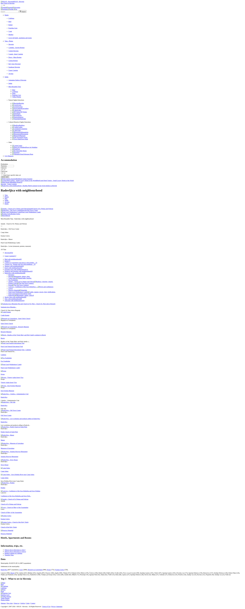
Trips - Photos (9, 41)
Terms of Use (46, 606)
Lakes (19, 110)
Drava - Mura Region (14, 57)
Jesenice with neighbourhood (14, 266)
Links (27, 603)
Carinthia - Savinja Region (16, 47)
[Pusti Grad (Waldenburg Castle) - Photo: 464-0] (11, 364)
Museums (22, 135)
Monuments (24, 134)
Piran (13, 93)
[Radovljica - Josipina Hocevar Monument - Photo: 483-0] (14, 451)
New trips (10, 603)
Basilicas (21, 125)
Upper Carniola (13, 70)
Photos (7, 197)
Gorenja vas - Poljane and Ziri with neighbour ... (20, 264)
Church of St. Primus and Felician (11, 504)
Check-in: (4, 168)
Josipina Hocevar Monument (9, 456)
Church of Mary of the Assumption (11, 512)
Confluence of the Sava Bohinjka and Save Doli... (16, 496)
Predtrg (3, 488)
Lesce (10, 288)
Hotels (7, 15)
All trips (10, 73)
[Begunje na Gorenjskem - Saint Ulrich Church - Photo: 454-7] (15, 318)
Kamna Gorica (21, 283)
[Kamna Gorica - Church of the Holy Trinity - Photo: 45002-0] (15, 522)
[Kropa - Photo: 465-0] (3, 371)
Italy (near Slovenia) (14, 64)
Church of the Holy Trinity (9, 527)
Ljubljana (11, 18)
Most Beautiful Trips (14, 86)
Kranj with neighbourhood (13, 268)
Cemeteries (23, 129)
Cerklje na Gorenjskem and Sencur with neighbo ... (21, 262)
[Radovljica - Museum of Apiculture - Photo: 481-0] (12, 443)
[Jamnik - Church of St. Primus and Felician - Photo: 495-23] (14, 499)
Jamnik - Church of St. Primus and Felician (21, 281)
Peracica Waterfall (13, 290)
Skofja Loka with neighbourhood (15, 297)
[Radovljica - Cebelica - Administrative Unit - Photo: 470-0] (14, 394)
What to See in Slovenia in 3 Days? (15, 551)
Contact (33, 603)
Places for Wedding (31, 147)
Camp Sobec (12, 278)
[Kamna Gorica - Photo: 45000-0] (6, 516)
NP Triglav (23, 112)
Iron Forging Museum (7, 391)
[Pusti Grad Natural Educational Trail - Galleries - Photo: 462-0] (16, 350)
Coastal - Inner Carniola (15, 54)
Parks (18, 113)
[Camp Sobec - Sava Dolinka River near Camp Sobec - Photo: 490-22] (17, 474)
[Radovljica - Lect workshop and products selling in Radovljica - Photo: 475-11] (20, 418)
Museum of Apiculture (7, 448)
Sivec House (4, 465)
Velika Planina (16, 97)
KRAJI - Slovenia (18, 1)
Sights (6, 77)
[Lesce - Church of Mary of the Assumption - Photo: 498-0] (14, 507)
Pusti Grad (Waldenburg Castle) (18, 292)
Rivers (20, 115)
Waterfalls (23, 119)
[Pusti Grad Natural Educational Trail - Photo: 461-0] (12, 343)
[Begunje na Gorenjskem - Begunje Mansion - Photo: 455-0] (15, 327)
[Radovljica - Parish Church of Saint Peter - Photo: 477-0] (14, 427)
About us (16, 603)
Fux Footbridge (13, 280)
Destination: (4, 164)
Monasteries (24, 132)
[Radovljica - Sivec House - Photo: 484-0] (9, 460)
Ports (18, 149)
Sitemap (3, 603)
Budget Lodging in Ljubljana (13, 553)
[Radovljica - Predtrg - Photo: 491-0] (7, 483)
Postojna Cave (16, 95)
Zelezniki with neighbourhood (14, 300)
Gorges (20, 107)
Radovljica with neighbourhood (15, 273)
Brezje (10, 276)
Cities (19, 130)
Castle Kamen (5, 315)
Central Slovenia (13, 51)
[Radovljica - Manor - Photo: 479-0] (7, 435)
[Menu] (4, 6)
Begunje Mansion (6, 332)
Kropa (18, 285)
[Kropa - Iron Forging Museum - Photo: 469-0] (11, 386)
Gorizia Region (13, 60)
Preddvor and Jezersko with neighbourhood (18, 271)
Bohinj (10, 25)
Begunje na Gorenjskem (35, 570)
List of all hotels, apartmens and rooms (20, 38)
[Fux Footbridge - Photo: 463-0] (6, 358)
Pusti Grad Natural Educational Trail (19, 293)
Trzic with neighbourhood (13, 299)
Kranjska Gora (12, 28)
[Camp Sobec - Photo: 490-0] (5, 468)
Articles (22, 603)
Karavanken (25, 108)
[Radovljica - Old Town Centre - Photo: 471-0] (11, 410)
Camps (20, 145)
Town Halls (24, 139)
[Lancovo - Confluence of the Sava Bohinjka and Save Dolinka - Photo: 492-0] (20, 491)
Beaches (21, 103)
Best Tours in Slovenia (7, 3)
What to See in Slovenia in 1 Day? (15, 550)
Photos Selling (5, 600)
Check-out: (4, 171)
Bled (9, 21)
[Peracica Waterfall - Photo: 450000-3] (7, 530)
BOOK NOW (5, 177)
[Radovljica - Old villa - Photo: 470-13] (8, 402)
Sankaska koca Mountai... (8, 307)
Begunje (11, 275)
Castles (20, 127)
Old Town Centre (6, 415)
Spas (18, 152)
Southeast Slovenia (14, 67)
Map (6, 198)
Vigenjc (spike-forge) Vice (9, 382)
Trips (6, 195)
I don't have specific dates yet (12, 175)
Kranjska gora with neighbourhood (16, 269)
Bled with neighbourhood (13, 259)
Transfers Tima (9, 555)
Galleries (3, 355)
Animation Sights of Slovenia (17, 80)
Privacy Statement (56, 606)
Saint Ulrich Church (7, 323)
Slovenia (11, 44)
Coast (10, 31)
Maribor (10, 34)
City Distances (9, 156)
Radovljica (21, 295)
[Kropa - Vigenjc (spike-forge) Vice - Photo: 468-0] (12, 377)
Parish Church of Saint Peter (9, 432)
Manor (3, 440)
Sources (21, 117)
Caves (19, 105)
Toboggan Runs (28, 154)
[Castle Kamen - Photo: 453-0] (6, 312)
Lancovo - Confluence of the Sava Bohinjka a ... (23, 287)
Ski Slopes (23, 151)
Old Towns (24, 137)
